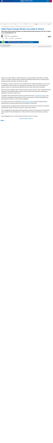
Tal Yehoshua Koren (40, 95)
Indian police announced (28, 101)
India (6, 38)
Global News (12, 26)
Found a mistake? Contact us (26, 118)
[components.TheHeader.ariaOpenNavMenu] (8, 1)
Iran (3, 38)
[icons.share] (51, 1)
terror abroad (18, 38)
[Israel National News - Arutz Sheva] (26, 1)
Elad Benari (6, 34)
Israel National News (5, 26)
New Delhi (11, 38)
